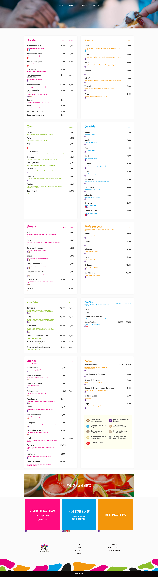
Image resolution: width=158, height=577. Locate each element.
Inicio (61, 5)
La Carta (82, 5)
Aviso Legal (114, 544)
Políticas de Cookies (113, 547)
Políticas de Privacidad (114, 550)
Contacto (95, 5)
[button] (82, 5)
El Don (71, 5)
